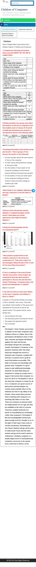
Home (4, 12)
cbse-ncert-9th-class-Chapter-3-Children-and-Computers (13, 15)
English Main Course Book (25, 12)
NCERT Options (10, 12)
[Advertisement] (18, 465)
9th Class (16, 12)
